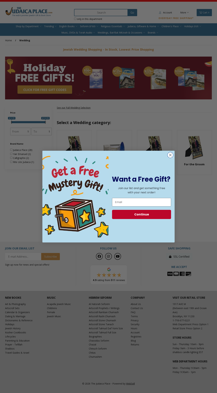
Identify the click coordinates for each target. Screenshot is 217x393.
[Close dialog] (170, 155)
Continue (141, 214)
